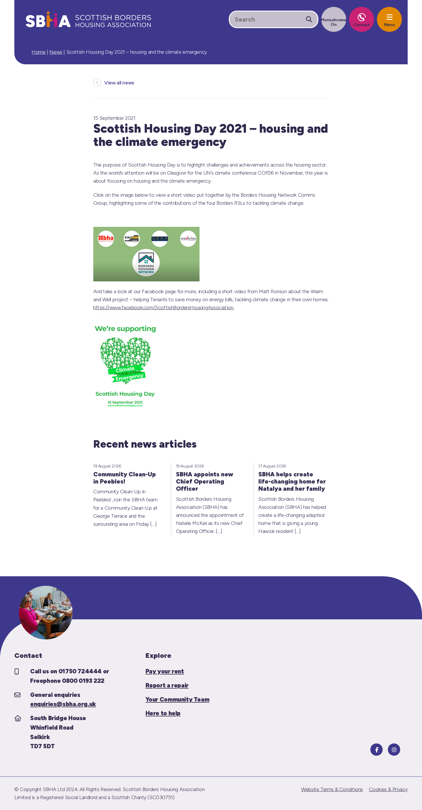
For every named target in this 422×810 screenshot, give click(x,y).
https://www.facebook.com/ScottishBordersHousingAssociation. (163, 307)
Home (38, 52)
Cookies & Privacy (388, 789)
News (55, 52)
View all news (119, 83)
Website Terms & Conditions (332, 789)
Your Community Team (178, 699)
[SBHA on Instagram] (394, 749)
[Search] (309, 19)
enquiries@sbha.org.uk (63, 703)
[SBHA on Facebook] (376, 749)
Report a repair (167, 685)
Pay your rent (165, 671)
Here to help (163, 713)
